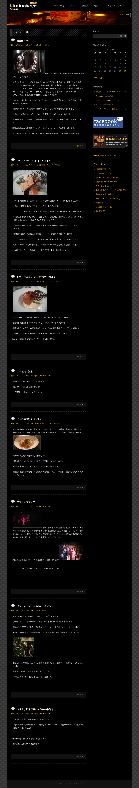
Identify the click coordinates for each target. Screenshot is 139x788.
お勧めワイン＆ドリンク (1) (107, 177)
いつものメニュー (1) (104, 173)
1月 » (101, 78)
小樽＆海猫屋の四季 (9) (105, 194)
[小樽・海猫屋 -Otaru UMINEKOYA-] (23, 9)
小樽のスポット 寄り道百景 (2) (108, 198)
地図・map (98, 6)
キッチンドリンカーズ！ (106, 109)
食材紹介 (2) (100, 211)
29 (125, 71)
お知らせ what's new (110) (106, 182)
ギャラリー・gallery (116, 6)
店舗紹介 (85, 6)
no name (99, 105)
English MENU (124, 14)
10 (100, 64)
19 (110, 67)
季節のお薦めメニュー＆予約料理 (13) (111, 190)
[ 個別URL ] (80, 146)
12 (110, 64)
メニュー (72, 6)
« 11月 (95, 78)
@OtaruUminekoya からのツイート (106, 155)
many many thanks (103, 100)
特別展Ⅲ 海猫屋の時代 (106, 92)
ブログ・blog (58, 6)
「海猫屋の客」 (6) (103, 169)
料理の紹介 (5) (101, 203)
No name (99, 96)
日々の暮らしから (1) (104, 207)
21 (120, 67)
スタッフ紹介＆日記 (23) (105, 186)
